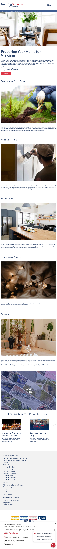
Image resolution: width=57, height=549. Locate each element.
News (7, 11)
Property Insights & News (11, 500)
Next (55, 425)
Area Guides (7, 502)
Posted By (10, 68)
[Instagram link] (32, 521)
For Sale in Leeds (8, 470)
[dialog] (28, 535)
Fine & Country (7, 495)
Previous (2, 425)
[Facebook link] (30, 521)
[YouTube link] (25, 521)
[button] (19, 534)
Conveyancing (7, 487)
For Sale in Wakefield (9, 473)
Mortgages (6, 491)
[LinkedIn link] (27, 521)
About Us (6, 464)
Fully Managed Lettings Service (13, 485)
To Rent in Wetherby (9, 477)
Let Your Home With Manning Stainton (15, 460)
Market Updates (8, 504)
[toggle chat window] (53, 545)
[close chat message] (55, 530)
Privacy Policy (11, 532)
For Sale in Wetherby (9, 472)
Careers (5, 462)
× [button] (55, 523)
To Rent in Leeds (8, 475)
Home (2, 11)
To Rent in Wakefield (9, 479)
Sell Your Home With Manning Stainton (15, 458)
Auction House (7, 493)
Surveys (5, 489)
